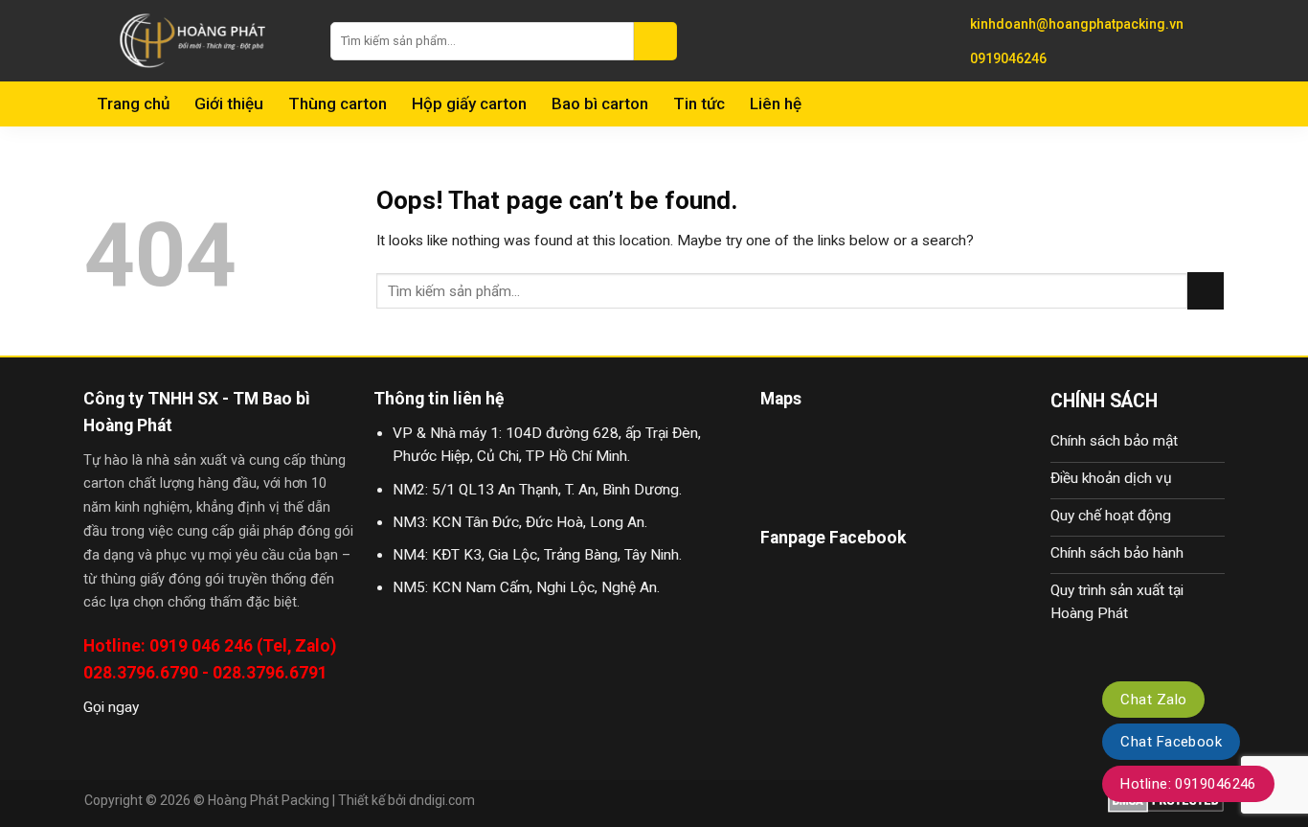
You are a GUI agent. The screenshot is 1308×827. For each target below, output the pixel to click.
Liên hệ (775, 103)
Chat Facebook (1171, 741)
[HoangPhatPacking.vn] (193, 40)
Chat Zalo (1153, 699)
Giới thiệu (228, 103)
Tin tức (699, 103)
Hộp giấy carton (469, 103)
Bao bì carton (600, 103)
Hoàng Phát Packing (268, 800)
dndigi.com (442, 800)
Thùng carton (337, 103)
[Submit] (655, 41)
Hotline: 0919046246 (1188, 784)
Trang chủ (133, 103)
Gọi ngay (111, 707)
